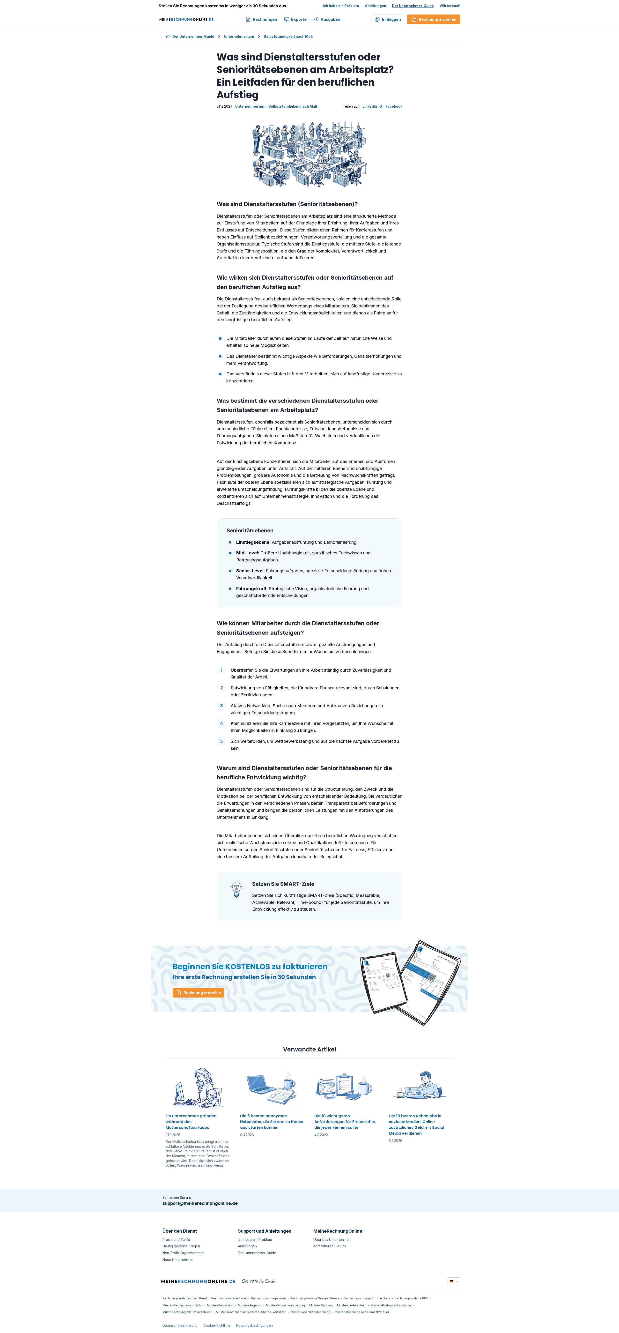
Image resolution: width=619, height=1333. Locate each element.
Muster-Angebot (250, 1305)
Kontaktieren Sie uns (329, 1246)
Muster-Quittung (321, 1305)
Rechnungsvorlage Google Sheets (314, 1298)
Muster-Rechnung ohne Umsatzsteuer (362, 1312)
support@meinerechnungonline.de (200, 1203)
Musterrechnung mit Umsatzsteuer (187, 1312)
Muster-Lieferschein (351, 1305)
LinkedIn (369, 106)
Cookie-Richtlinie (216, 1325)
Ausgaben (330, 19)
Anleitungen (375, 6)
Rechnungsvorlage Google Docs (367, 1298)
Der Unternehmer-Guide (413, 6)
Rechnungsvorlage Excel (229, 1298)
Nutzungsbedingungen (254, 1325)
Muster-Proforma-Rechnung (391, 1305)
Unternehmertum (239, 36)
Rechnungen (265, 19)
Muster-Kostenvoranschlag (285, 1305)
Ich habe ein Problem (341, 6)
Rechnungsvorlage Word (268, 1298)
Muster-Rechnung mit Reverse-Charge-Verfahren (251, 1312)
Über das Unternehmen (332, 1239)
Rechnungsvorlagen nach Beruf (184, 1298)
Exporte (299, 19)
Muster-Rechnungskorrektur (182, 1305)
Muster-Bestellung (220, 1305)
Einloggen (391, 19)
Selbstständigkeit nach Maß (288, 36)
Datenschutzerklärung (180, 1325)
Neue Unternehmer (177, 1260)
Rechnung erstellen (202, 992)
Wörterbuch (450, 6)
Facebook (393, 106)
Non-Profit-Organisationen (183, 1253)
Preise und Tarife (176, 1239)
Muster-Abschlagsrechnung (310, 1312)
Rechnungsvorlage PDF (411, 1298)
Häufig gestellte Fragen (181, 1246)
